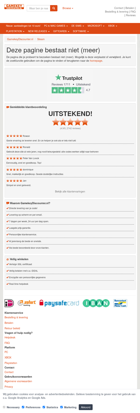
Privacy (9, 386)
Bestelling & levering (116, 11)
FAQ (133, 11)
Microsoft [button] (95, 25)
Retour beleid (12, 328)
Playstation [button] (14, 31)
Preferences (32, 407)
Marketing (70, 407)
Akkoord (85, 407)
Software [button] (80, 31)
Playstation (11, 363)
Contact (118, 8)
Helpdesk (10, 337)
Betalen (129, 8)
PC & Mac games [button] (55, 25)
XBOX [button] (111, 25)
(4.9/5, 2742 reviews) (70, 128)
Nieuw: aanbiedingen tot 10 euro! (23, 25)
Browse (67, 8)
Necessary (13, 407)
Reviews (131, 15)
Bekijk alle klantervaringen (70, 191)
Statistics (52, 407)
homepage (96, 60)
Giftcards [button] (60, 31)
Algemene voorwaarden (18, 381)
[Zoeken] (53, 8)
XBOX (8, 357)
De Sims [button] (76, 25)
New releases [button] (38, 31)
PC (6, 352)
